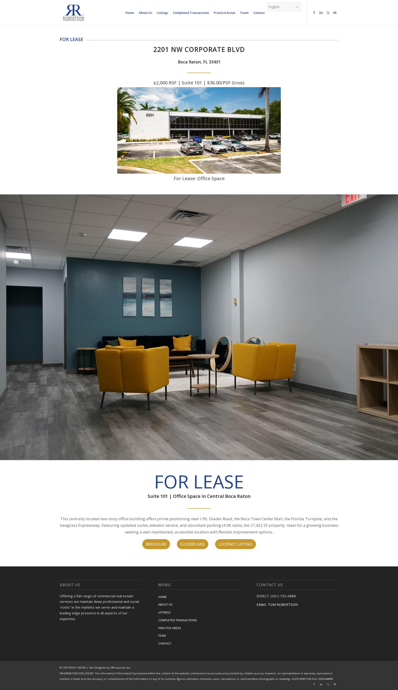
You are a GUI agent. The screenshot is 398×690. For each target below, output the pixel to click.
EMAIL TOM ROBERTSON (277, 604)
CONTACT (164, 643)
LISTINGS (164, 612)
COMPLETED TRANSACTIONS (177, 620)
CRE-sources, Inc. (120, 667)
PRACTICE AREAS (169, 628)
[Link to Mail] (334, 12)
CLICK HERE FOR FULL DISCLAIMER (312, 679)
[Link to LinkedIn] (321, 12)
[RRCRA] (73, 12)
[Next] (394, 327)
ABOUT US (165, 604)
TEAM (162, 635)
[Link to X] (328, 12)
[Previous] (4, 327)
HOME (162, 597)
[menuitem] (129, 12)
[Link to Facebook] (314, 12)
